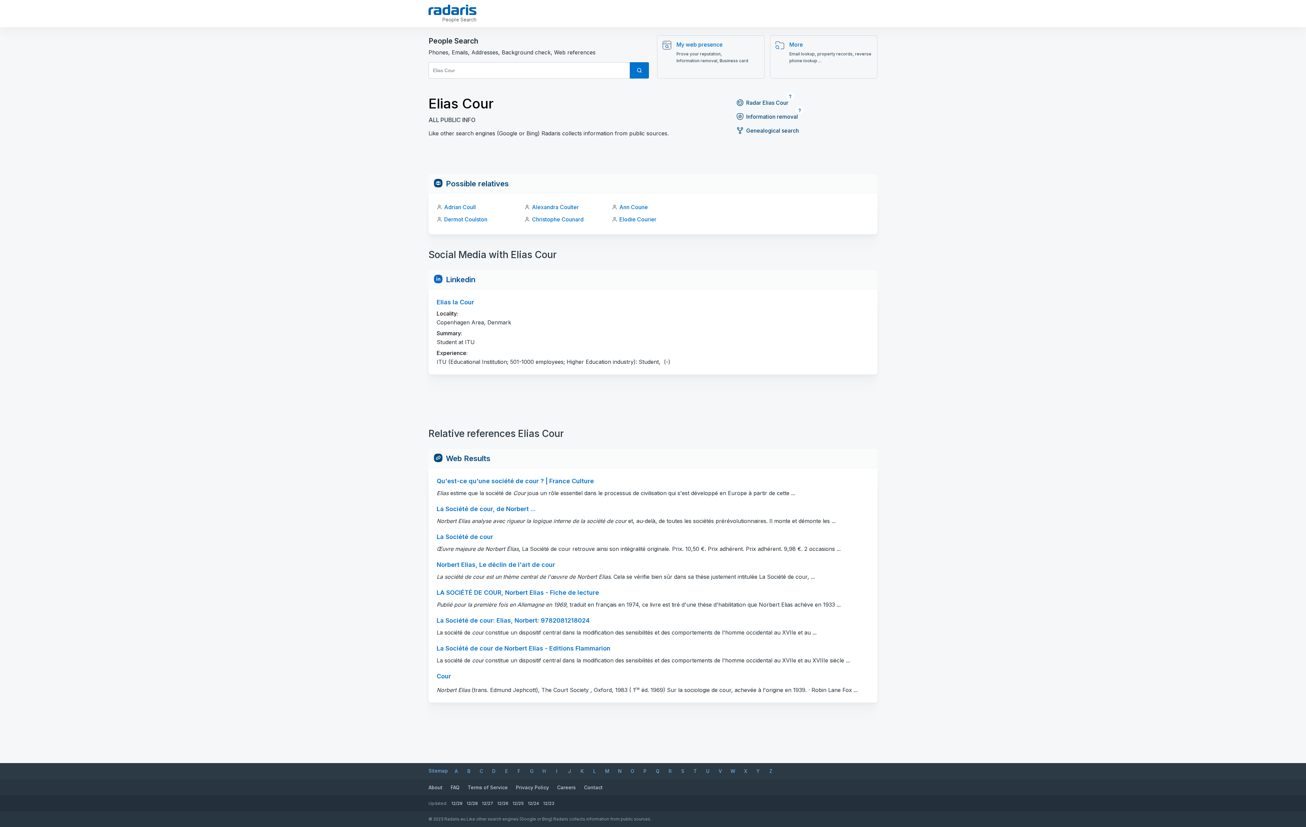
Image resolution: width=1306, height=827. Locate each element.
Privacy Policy (532, 787)
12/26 (502, 803)
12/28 (472, 803)
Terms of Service (488, 787)
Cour (444, 676)
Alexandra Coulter (555, 207)
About (435, 787)
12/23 (548, 803)
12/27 (487, 803)
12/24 (533, 803)
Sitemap (438, 771)
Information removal (772, 116)
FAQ (455, 787)
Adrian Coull (460, 207)
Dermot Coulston (465, 219)
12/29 (457, 803)
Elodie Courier (637, 219)
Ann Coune (633, 207)
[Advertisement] (653, 159)
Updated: (438, 803)
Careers (566, 787)
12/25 (518, 803)
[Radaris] (452, 10)
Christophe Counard (558, 219)
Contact (593, 787)
